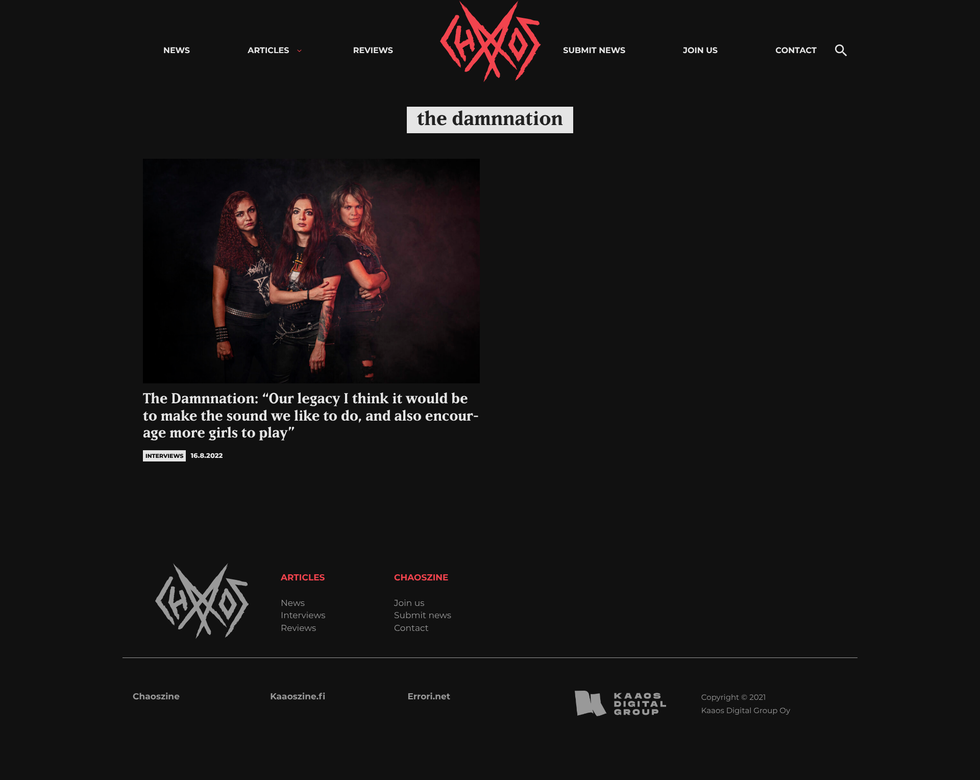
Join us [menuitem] (700, 51)
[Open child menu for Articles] (299, 50)
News (293, 603)
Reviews (298, 628)
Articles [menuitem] (268, 51)
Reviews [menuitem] (373, 51)
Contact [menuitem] (796, 51)
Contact (411, 628)
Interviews (303, 616)
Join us (409, 603)
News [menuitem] (176, 51)
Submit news (422, 616)
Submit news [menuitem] (594, 51)
